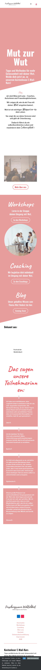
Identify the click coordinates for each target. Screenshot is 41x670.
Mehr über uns (20, 187)
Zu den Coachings (20, 281)
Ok (24, 658)
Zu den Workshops (20, 219)
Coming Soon (20, 310)
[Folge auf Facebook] (18, 616)
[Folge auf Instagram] (22, 616)
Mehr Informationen (33, 658)
